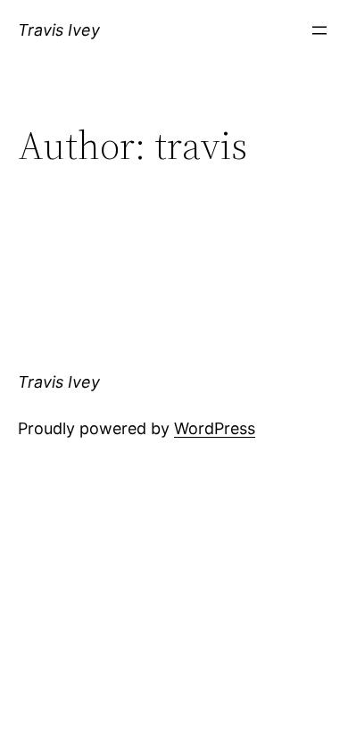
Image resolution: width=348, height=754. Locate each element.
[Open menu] (319, 30)
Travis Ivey (59, 30)
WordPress (214, 428)
